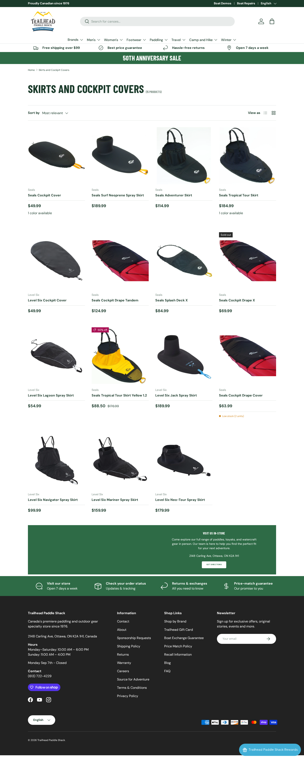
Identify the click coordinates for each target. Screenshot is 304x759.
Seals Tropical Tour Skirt (238, 195)
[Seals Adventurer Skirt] (183, 155)
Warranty (124, 663)
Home (31, 70)
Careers (123, 671)
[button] (271, 21)
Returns (123, 654)
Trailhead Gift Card (178, 629)
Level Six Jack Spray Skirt (176, 395)
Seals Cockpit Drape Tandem (115, 300)
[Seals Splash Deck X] (183, 260)
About (121, 629)
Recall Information (178, 654)
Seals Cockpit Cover (44, 195)
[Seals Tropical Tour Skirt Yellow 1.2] (120, 355)
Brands (73, 39)
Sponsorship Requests (134, 638)
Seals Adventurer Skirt (173, 195)
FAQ (167, 671)
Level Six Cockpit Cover (47, 300)
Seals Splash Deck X (171, 300)
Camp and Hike (201, 40)
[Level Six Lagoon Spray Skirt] (56, 355)
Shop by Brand (175, 621)
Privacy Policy (127, 696)
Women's (111, 40)
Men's (91, 40)
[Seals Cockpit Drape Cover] (247, 355)
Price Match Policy (178, 646)
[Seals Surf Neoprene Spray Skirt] (120, 155)
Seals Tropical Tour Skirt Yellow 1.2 (119, 395)
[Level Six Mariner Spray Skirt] (120, 460)
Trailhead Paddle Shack (51, 740)
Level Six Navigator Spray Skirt (53, 500)
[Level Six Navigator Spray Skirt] (56, 460)
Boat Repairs (246, 3)
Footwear (134, 40)
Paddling (156, 40)
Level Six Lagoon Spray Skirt (51, 395)
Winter (226, 40)
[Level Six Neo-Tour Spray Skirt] (183, 460)
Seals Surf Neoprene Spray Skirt (118, 195)
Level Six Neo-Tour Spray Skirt (180, 500)
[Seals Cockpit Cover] (56, 155)
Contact (123, 621)
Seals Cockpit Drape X (237, 300)
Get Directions (214, 564)
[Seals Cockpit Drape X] (247, 260)
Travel (176, 40)
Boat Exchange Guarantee (184, 638)
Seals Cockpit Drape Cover (241, 395)
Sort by (34, 113)
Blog (167, 663)
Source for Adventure (133, 679)
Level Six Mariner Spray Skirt (115, 500)
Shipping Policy (128, 646)
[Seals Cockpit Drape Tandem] (120, 260)
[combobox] (157, 21)
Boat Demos (222, 3)
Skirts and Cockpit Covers (54, 70)
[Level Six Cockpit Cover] (56, 260)
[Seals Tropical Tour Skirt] (247, 155)
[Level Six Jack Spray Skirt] (183, 355)
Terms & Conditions (132, 687)
